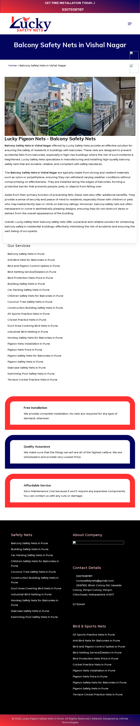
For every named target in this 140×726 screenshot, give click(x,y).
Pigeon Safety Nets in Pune (25, 361)
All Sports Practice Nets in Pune (29, 313)
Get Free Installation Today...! (70, 3)
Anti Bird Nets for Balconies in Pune (31, 259)
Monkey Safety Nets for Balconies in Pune (35, 337)
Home (12, 65)
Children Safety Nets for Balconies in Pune (35, 295)
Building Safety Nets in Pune (26, 283)
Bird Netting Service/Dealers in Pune (32, 271)
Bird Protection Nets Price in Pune (30, 277)
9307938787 (83, 576)
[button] (130, 23)
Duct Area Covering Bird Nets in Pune (33, 325)
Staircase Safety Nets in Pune (27, 367)
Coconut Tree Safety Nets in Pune (30, 301)
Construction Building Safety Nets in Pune (35, 307)
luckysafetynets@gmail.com (94, 580)
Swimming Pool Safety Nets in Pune (31, 373)
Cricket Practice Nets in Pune (27, 319)
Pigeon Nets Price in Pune (25, 349)
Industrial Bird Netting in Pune (28, 331)
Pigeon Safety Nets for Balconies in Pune (34, 355)
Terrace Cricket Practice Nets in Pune (32, 379)
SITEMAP (79, 604)
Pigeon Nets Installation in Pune (29, 343)
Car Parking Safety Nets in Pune (29, 289)
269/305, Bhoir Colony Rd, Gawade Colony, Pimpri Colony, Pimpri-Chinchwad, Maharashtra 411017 (97, 590)
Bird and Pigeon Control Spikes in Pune (34, 265)
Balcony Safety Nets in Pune (26, 253)
